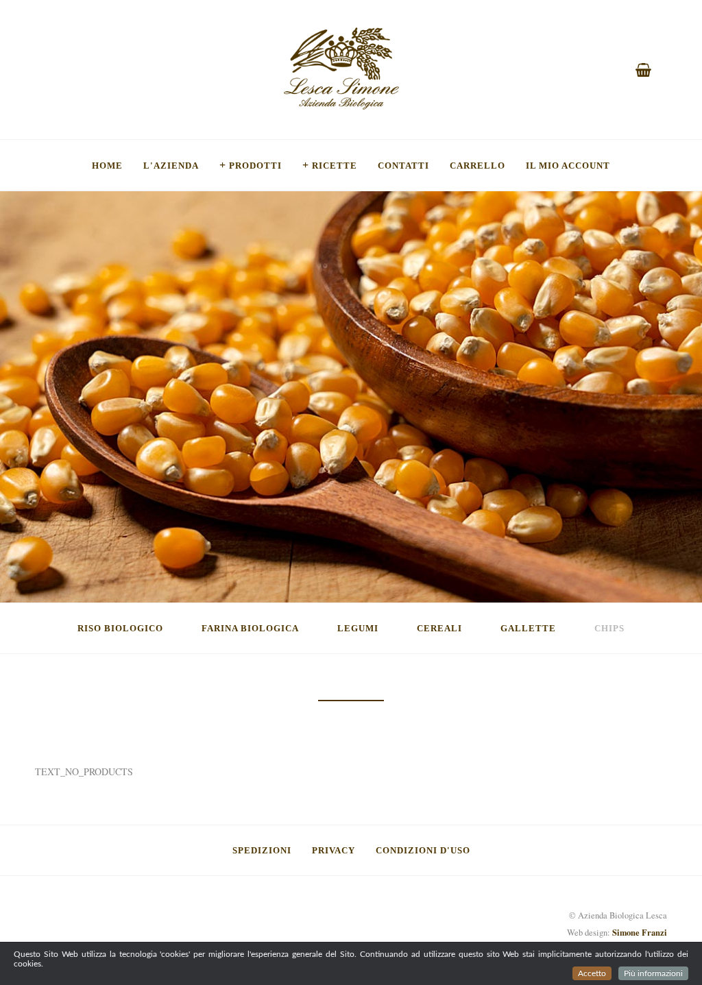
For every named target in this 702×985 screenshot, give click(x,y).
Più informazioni (653, 973)
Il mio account (568, 165)
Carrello (477, 165)
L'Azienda (171, 165)
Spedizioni (261, 850)
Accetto (592, 973)
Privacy (333, 850)
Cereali (439, 628)
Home (107, 165)
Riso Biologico (120, 628)
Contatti (403, 165)
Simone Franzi (639, 932)
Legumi (357, 628)
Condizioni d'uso (423, 850)
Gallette (528, 628)
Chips (609, 628)
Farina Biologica (250, 628)
